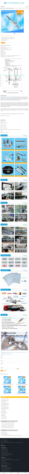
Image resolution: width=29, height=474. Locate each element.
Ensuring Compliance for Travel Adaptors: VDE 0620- (8, 425)
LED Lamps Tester (3, 411)
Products (4, 8)
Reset (5, 370)
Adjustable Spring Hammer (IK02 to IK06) (6, 453)
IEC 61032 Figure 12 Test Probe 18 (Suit (21, 384)
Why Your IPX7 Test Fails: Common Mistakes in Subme (8, 422)
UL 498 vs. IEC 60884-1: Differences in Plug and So (8, 427)
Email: (1, 360)
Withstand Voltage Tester (4, 412)
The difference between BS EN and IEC (6, 470)
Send (1, 370)
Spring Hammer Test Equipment (5, 404)
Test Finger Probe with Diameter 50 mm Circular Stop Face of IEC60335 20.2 (10, 459)
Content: (2, 363)
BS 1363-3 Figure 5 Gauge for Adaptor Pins (8, 354)
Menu (18, 473)
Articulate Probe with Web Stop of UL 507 (21, 393)
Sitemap (2, 443)
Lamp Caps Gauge (3, 401)
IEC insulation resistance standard (5, 471)
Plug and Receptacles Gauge (4, 400)
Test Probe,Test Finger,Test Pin (9, 8)
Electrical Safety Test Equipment (5, 407)
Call (10, 473)
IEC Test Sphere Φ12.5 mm (7, 393)
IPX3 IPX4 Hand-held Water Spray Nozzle (6, 458)
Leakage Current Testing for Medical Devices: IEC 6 (8, 426)
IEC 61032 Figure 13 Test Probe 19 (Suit (7, 384)
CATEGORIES (2, 6)
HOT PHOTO (3, 457)
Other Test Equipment (3, 418)
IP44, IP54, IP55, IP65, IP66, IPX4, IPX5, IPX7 (6, 468)
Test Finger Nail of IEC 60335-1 (5, 455)
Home (2, 8)
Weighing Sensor (3, 415)
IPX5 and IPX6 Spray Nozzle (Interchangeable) (6, 454)
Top (25, 473)
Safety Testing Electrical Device (5, 408)
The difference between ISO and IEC (5, 469)
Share (3, 473)
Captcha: (2, 367)
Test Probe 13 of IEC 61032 (4, 452)
